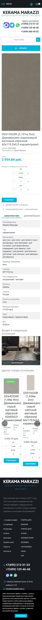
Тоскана (6, 363)
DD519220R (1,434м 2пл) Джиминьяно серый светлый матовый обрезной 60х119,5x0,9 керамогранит (32, 408)
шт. (21, 185)
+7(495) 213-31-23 (29, 24)
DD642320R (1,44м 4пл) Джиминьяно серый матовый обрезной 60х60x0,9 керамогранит (13, 408)
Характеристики (11, 216)
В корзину (9, 200)
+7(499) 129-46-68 (29, 27)
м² (21, 169)
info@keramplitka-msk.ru (15, 589)
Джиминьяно (17, 363)
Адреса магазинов (30, 21)
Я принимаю (21, 616)
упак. (21, 177)
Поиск (38, 40)
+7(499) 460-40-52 (29, 31)
